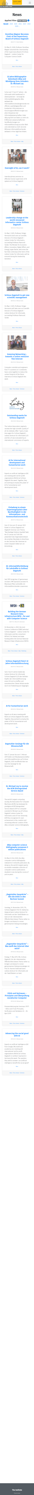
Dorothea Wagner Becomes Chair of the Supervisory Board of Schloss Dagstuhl (17, 36)
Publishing (23, 651)
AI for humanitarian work (17, 706)
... (19, 26)
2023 (24, 24)
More (17, 60)
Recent (5, 24)
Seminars (22, 191)
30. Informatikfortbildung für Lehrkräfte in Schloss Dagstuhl (17, 568)
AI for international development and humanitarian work (17, 462)
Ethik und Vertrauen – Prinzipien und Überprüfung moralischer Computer (17, 995)
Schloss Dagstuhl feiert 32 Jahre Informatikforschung (17, 662)
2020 (16, 26)
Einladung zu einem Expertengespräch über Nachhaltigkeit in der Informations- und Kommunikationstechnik (17, 512)
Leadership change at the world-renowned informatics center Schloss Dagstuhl (17, 221)
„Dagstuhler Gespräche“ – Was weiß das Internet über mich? (17, 946)
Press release (19, 66)
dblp (22, 141)
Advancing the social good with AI (17, 1034)
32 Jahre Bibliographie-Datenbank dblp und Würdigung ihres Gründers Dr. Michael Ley (17, 80)
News (11, 6)
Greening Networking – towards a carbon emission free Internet (17, 356)
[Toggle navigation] (29, 3)
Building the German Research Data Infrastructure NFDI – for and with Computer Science (17, 615)
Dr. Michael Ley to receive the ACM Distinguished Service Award (17, 788)
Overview (17, 1493)
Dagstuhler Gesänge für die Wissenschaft (17, 745)
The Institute (6, 6)
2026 (11, 24)
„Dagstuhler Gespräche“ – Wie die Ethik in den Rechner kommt (17, 896)
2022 (29, 24)
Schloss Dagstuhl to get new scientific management (17, 296)
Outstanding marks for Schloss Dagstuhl (17, 416)
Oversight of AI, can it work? (17, 168)
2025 (15, 24)
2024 (20, 24)
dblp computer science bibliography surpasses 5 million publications (17, 847)
